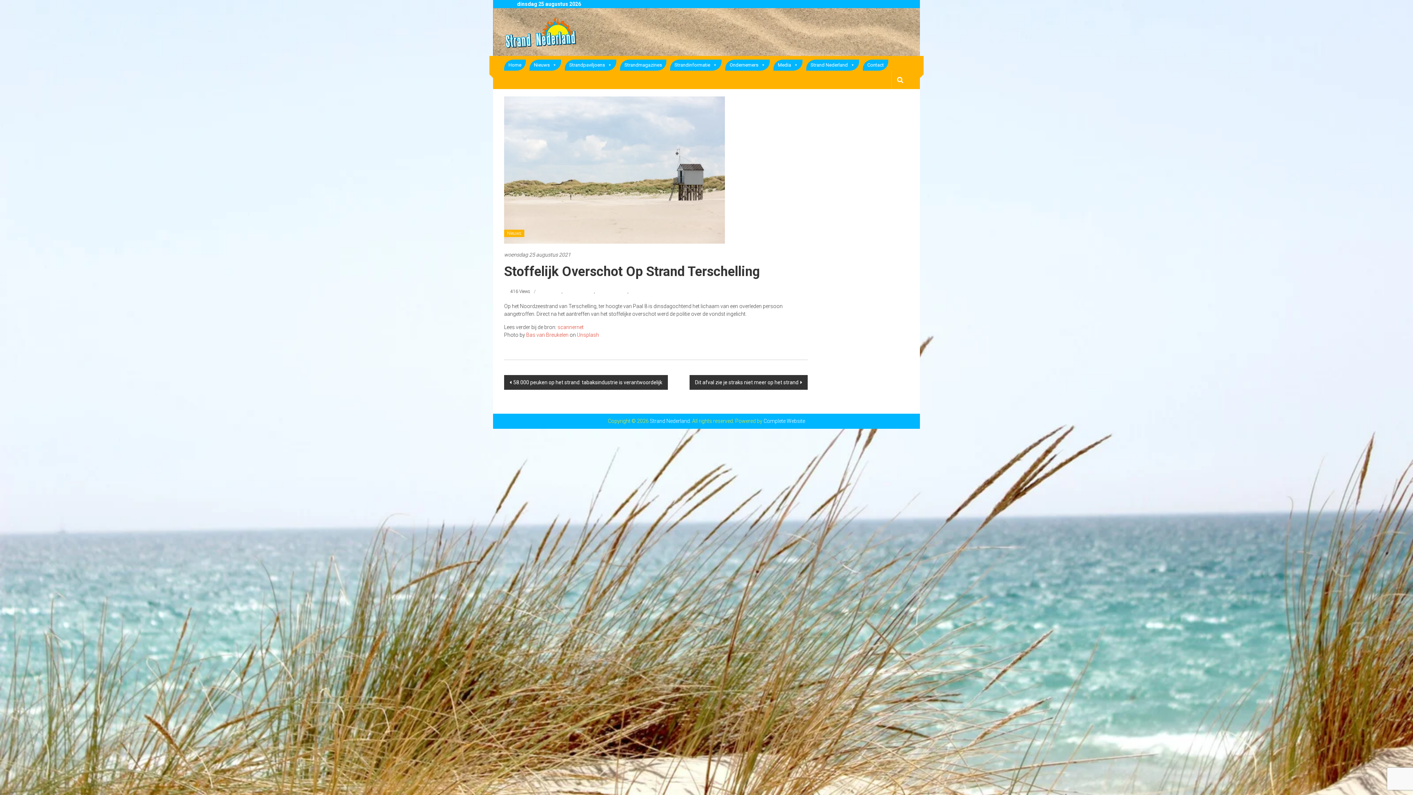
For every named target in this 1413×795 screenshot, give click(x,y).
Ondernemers (744, 65)
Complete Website (784, 421)
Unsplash (588, 335)
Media (784, 65)
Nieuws (542, 65)
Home (515, 65)
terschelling (641, 291)
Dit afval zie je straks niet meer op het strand (746, 382)
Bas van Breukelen (547, 335)
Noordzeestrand (579, 291)
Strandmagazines (643, 65)
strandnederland (611, 291)
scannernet (570, 327)
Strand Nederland (829, 65)
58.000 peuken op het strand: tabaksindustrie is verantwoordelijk (587, 382)
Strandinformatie (692, 65)
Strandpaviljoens (587, 65)
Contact (875, 65)
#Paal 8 (554, 291)
